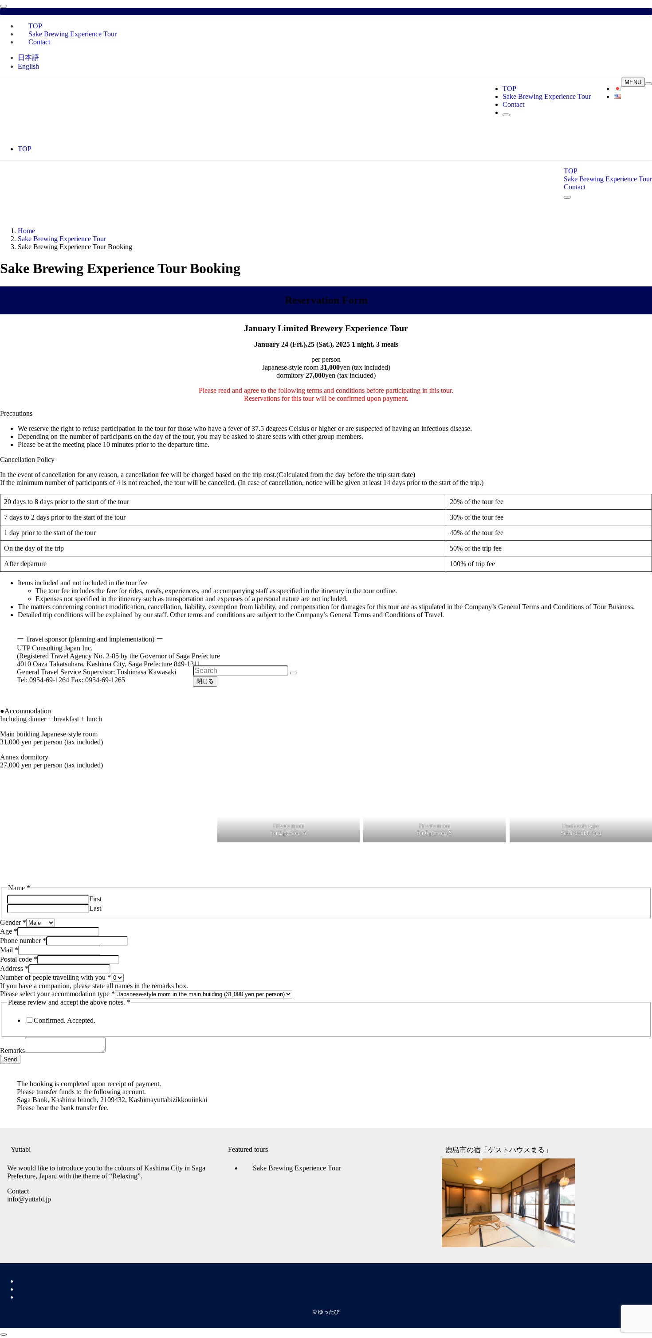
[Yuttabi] (111, 126)
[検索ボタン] (506, 114)
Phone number (23, 940)
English (28, 66)
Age (8, 931)
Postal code (18, 959)
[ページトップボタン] (3, 1334)
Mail (9, 950)
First (95, 899)
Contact (39, 42)
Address (14, 968)
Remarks (12, 1050)
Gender (13, 922)
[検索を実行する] (293, 673)
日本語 (28, 57)
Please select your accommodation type (57, 994)
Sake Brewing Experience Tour (72, 34)
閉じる (205, 681)
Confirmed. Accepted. (64, 1020)
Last (95, 908)
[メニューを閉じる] (3, 6)
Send (10, 1059)
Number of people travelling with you (55, 977)
